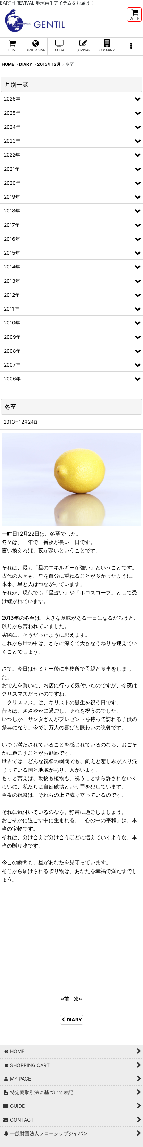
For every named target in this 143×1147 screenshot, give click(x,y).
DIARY (74, 1019)
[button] (131, 46)
